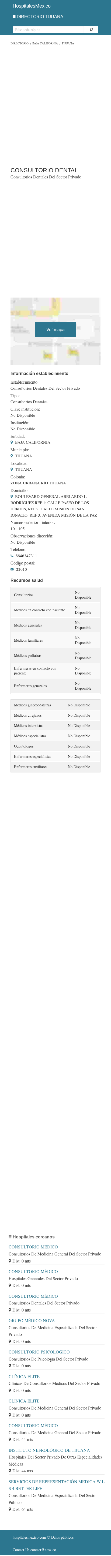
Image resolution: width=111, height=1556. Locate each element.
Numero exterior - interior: (33, 522)
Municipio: (20, 450)
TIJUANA (68, 43)
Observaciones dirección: (32, 536)
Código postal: (23, 563)
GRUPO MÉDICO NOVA (32, 1320)
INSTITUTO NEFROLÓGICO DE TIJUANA (49, 1450)
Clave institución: (25, 409)
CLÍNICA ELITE (24, 1376)
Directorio (20, 43)
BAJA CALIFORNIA (45, 43)
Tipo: (15, 395)
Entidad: (18, 436)
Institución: (20, 422)
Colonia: (18, 477)
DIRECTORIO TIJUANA (40, 16)
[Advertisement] (55, 105)
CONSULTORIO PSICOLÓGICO (39, 1352)
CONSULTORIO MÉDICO (33, 1247)
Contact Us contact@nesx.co (34, 1549)
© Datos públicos (43, 1537)
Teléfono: (18, 549)
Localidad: (20, 463)
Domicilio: (20, 490)
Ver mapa (55, 329)
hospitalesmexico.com (29, 1537)
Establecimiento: (25, 382)
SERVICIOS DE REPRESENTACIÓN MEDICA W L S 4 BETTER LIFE (57, 1485)
